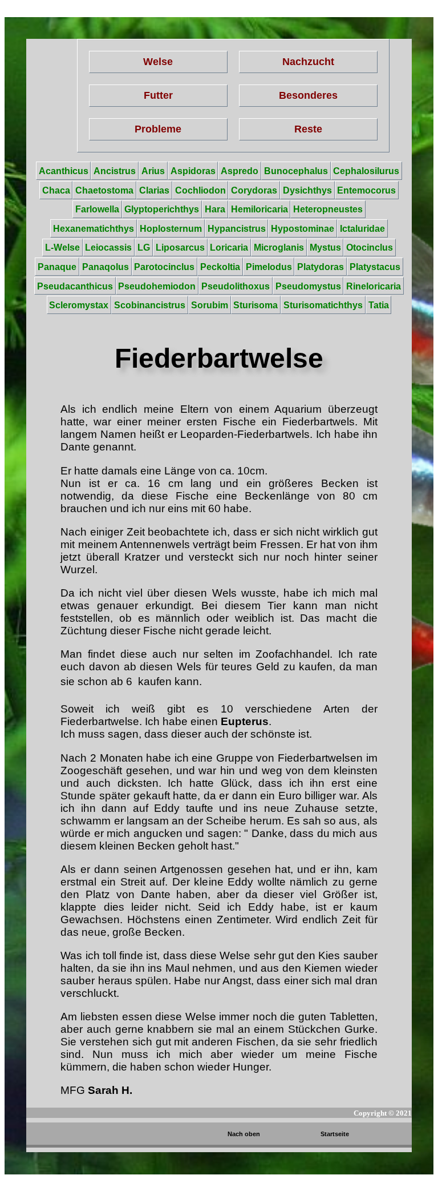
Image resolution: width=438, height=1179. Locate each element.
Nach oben (244, 1133)
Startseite (335, 1133)
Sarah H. (110, 1090)
